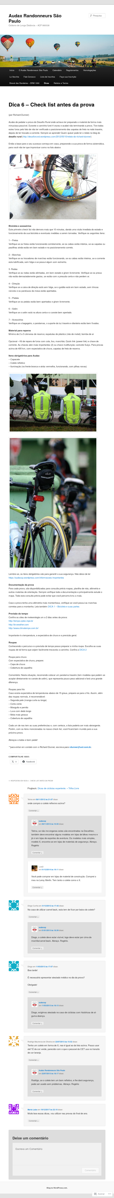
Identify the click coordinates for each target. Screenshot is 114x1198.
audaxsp (42, 821)
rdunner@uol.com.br (80, 747)
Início (12, 70)
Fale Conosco (29, 76)
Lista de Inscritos (47, 76)
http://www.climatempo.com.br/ (24, 628)
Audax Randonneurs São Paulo (35, 18)
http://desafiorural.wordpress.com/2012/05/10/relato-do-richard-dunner (57, 136)
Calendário (57, 70)
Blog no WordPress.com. (57, 1187)
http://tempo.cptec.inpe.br (21, 620)
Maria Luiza (32, 1109)
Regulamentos (72, 70)
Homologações (89, 70)
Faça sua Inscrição (68, 76)
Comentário (90, 1170)
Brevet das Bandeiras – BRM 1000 (24, 83)
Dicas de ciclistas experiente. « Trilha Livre (58, 788)
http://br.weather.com (19, 624)
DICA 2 (83, 649)
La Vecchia (14, 76)
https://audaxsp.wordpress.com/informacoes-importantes (36, 577)
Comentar (34, 810)
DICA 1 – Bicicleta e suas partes (63, 606)
